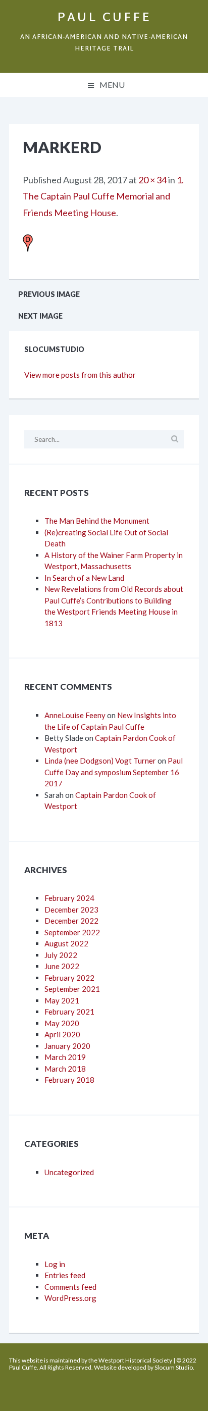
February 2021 (69, 1011)
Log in (54, 1264)
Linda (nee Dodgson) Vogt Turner (100, 760)
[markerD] (28, 242)
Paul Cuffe (104, 18)
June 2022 (61, 966)
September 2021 (72, 988)
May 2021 (61, 1000)
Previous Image (49, 294)
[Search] (174, 438)
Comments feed (70, 1286)
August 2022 (66, 943)
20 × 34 (152, 179)
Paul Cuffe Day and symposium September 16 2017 (113, 772)
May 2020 (61, 1023)
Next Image (40, 316)
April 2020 (62, 1034)
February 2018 (69, 1079)
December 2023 (71, 909)
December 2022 (71, 920)
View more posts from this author (80, 374)
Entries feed (64, 1275)
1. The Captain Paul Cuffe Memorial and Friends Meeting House (103, 196)
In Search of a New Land (84, 577)
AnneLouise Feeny (75, 715)
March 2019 (65, 1057)
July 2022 (60, 955)
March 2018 (65, 1068)
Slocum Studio (173, 1367)
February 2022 (69, 977)
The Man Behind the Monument (96, 520)
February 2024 (69, 897)
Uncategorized (69, 1172)
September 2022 (72, 932)
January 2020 (67, 1045)
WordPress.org (70, 1297)
